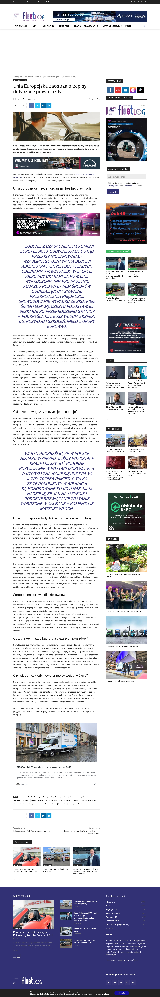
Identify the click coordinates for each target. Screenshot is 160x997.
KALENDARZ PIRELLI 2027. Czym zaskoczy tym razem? (137, 473)
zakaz (65, 804)
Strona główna (18, 77)
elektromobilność (26, 797)
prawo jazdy (42, 800)
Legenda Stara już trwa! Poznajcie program (136, 450)
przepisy (67, 800)
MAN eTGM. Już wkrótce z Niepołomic (120, 681)
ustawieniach (103, 994)
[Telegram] (49, 105)
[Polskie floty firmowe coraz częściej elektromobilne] (137, 263)
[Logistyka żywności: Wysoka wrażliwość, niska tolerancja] (126, 558)
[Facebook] (131, 1)
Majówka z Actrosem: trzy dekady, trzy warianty (123, 646)
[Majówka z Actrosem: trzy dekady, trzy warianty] (126, 630)
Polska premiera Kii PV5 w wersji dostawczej (31, 831)
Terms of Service (131, 186)
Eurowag (37, 797)
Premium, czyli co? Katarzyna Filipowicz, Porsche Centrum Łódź (33, 934)
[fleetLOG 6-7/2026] (126, 132)
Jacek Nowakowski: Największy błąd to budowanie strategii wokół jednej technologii (115, 384)
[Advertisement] (80, 47)
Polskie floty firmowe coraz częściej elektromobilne (135, 274)
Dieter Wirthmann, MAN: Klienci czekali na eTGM (114, 408)
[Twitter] (37, 105)
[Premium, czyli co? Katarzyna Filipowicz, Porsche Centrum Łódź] (27, 856)
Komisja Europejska (71, 797)
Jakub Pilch (22, 99)
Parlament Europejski (21, 800)
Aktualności (29, 77)
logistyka (83, 797)
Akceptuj (121, 993)
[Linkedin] (138, 1)
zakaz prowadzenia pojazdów (79, 804)
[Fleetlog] (33, 16)
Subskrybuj (113, 192)
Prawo (24, 80)
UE (45, 804)
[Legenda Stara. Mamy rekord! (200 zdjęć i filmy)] (56, 856)
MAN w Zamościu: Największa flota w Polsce (115, 299)
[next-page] (18, 879)
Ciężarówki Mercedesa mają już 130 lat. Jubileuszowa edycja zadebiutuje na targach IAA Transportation (114, 475)
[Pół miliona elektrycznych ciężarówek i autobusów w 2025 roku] (137, 289)
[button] (144, 26)
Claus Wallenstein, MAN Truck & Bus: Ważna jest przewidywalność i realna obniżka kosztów (86, 871)
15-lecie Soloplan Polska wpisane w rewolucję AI (123, 611)
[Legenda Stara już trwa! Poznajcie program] (137, 440)
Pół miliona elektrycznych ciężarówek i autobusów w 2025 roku (137, 300)
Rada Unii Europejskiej (88, 800)
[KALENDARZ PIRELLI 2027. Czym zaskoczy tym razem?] (137, 462)
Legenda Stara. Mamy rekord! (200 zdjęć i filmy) (115, 450)
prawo (34, 800)
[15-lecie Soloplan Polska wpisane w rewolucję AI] (126, 595)
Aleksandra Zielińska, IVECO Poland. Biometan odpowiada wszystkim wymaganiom (136, 410)
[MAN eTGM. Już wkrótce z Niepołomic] (126, 665)
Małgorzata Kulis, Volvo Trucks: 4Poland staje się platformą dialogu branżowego (137, 384)
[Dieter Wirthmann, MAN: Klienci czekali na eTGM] (115, 398)
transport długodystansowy (32, 804)
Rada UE (75, 800)
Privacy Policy (114, 186)
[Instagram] (135, 1)
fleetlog (45, 797)
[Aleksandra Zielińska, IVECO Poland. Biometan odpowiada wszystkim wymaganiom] (137, 398)
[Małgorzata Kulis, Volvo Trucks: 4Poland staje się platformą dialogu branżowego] (137, 372)
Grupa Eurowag (56, 797)
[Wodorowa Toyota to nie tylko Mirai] (66, 931)
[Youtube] (145, 1)
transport (17, 804)
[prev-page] (14, 879)
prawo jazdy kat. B (55, 800)
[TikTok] (141, 1)
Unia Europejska (54, 804)
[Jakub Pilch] (14, 99)
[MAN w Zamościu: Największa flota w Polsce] (115, 289)
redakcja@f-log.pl (131, 960)
